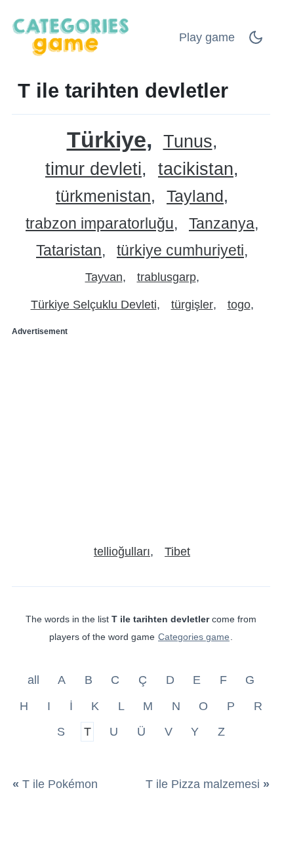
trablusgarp (166, 277)
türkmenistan (103, 196)
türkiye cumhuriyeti (180, 250)
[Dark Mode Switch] (255, 41)
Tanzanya (221, 223)
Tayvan (104, 277)
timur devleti (93, 169)
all (35, 680)
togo (239, 304)
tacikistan (195, 169)
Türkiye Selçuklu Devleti (94, 304)
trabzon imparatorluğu (100, 223)
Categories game (194, 636)
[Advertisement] (141, 435)
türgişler (192, 304)
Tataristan (69, 250)
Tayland (195, 196)
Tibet (177, 551)
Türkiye (106, 139)
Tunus (187, 141)
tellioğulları (122, 551)
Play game (207, 37)
